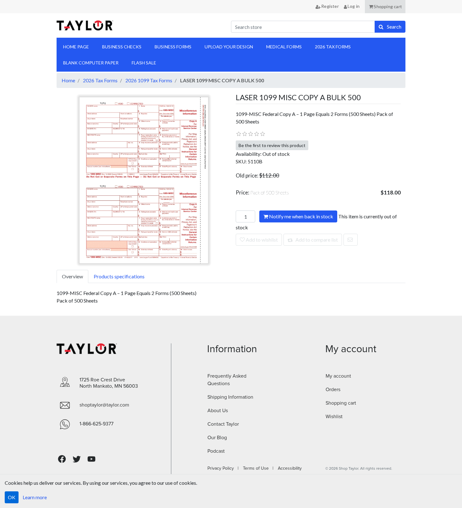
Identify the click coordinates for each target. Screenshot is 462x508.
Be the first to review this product (272, 145)
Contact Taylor (223, 424)
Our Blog (217, 437)
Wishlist (334, 416)
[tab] (72, 276)
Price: (262, 192)
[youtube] (91, 459)
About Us (217, 410)
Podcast (216, 451)
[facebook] (62, 459)
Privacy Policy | (223, 468)
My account (338, 376)
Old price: (247, 175)
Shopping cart (341, 403)
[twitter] (77, 459)
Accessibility (288, 468)
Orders (333, 389)
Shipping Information (230, 397)
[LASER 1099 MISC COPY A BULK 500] (144, 180)
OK (11, 497)
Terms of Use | (256, 468)
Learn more (35, 497)
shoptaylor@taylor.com (104, 404)
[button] (385, 6)
